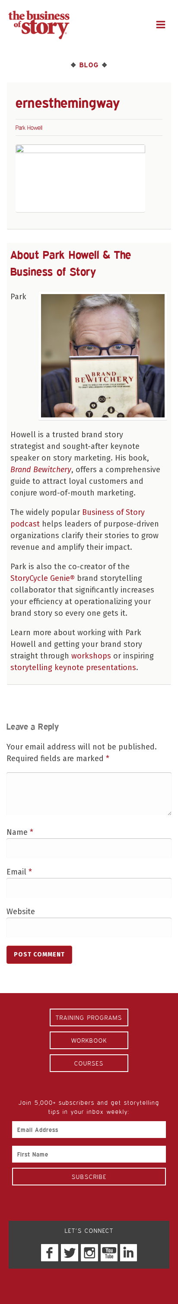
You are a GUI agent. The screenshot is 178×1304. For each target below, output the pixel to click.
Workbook (89, 1040)
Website (20, 911)
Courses (89, 1063)
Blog (89, 64)
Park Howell (29, 127)
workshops (91, 656)
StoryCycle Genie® (42, 578)
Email (19, 872)
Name (19, 832)
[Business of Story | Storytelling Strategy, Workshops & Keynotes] (38, 25)
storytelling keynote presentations (73, 667)
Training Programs (89, 1017)
